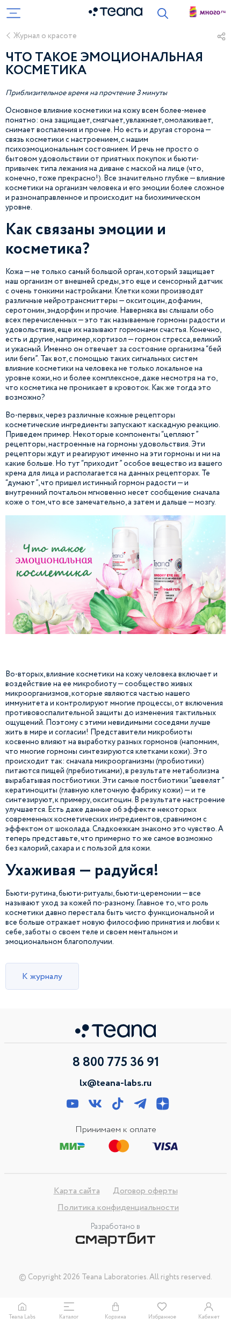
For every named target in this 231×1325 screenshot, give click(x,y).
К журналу (42, 976)
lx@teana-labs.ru (115, 1083)
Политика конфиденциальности (118, 1207)
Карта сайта (77, 1191)
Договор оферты (145, 1191)
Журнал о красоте (45, 36)
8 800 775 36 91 (116, 1062)
